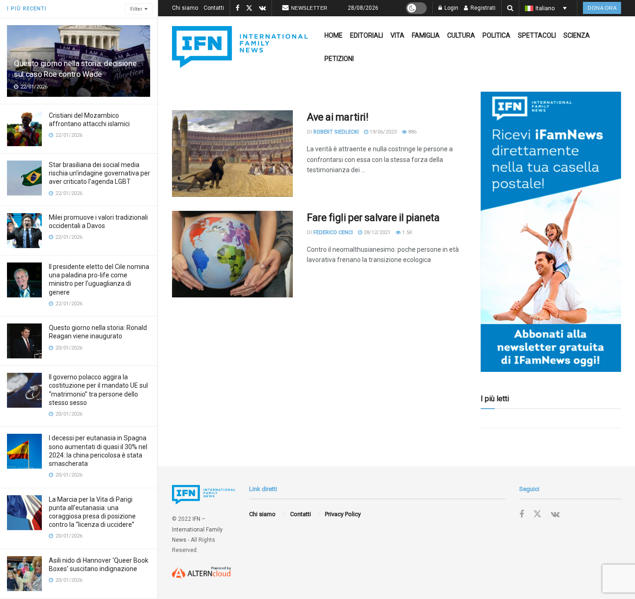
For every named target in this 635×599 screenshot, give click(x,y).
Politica (496, 35)
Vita (397, 35)
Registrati (482, 8)
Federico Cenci (333, 232)
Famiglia (426, 35)
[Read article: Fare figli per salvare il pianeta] (232, 254)
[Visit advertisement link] (551, 232)
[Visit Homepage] (240, 47)
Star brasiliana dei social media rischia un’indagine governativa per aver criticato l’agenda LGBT (99, 173)
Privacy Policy (343, 514)
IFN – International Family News (197, 529)
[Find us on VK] (262, 8)
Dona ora (602, 8)
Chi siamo (185, 8)
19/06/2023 (382, 132)
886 (412, 132)
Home (333, 35)
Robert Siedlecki (336, 132)
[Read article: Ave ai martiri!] (232, 153)
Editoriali (366, 35)
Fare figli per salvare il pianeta (373, 217)
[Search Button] (510, 8)
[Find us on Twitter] (249, 8)
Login (450, 8)
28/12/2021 (376, 232)
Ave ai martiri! (337, 117)
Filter (136, 9)
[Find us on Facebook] (237, 8)
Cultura (461, 35)
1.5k (406, 232)
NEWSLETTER (309, 8)
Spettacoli (537, 35)
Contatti (214, 8)
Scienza (576, 35)
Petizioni (339, 58)
